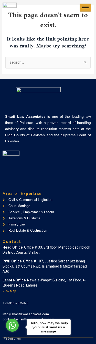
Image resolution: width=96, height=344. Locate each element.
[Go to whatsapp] (12, 325)
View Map (9, 291)
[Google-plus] (24, 184)
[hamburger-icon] (85, 8)
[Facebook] (6, 184)
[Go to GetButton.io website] (12, 338)
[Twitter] (15, 184)
